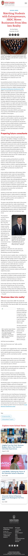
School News (14, 10)
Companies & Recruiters (20, 538)
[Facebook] (10, 35)
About (16, 535)
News (16, 534)
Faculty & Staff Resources (18, 540)
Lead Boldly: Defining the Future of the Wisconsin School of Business (13, 472)
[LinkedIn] (12, 35)
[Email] (18, 35)
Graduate (17, 531)
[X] (15, 35)
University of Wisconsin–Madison (14, 551)
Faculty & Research (19, 532)
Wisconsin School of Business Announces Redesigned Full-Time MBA (13, 497)
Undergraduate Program (7, 419)
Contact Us (5, 537)
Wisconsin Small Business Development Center (12, 89)
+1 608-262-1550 (6, 535)
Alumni (16, 537)
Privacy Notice (9, 553)
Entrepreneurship (6, 416)
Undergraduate (18, 529)
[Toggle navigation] (26, 3)
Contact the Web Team (17, 553)
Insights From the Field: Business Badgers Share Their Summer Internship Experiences (13, 447)
